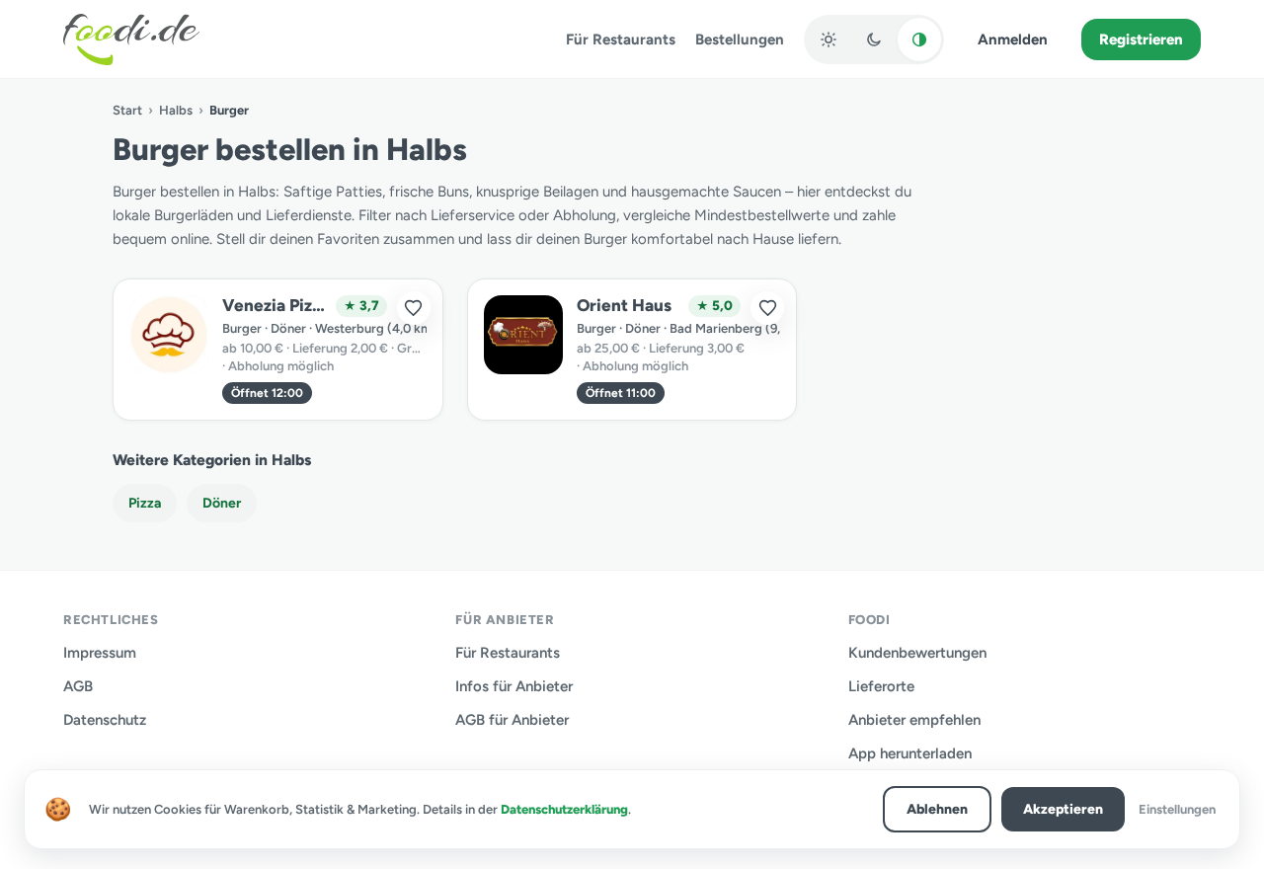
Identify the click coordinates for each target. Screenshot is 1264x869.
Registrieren (1141, 39)
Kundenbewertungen (917, 653)
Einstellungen (1177, 809)
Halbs (176, 110)
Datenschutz (104, 720)
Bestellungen (739, 39)
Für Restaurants (620, 39)
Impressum (99, 653)
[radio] (828, 39)
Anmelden (1013, 39)
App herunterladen (910, 753)
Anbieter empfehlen (914, 720)
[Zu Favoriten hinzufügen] (414, 308)
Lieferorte (881, 686)
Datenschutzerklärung (564, 809)
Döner (221, 503)
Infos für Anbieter (514, 686)
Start (127, 110)
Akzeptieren (1063, 809)
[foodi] (131, 39)
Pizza (144, 503)
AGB (78, 686)
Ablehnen (937, 809)
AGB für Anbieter (512, 720)
